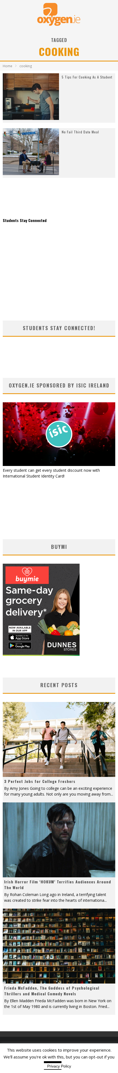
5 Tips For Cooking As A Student (87, 77)
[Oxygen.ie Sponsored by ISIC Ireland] (59, 464)
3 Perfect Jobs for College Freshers (39, 781)
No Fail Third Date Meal (80, 132)
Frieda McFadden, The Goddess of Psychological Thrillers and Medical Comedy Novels (51, 990)
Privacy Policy (59, 1066)
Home (7, 66)
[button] (31, 96)
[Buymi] (41, 654)
